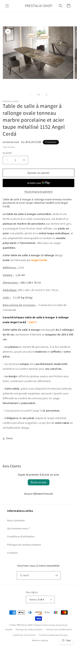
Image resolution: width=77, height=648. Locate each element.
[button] (7, 6)
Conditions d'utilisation (21, 536)
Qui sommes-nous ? (18, 528)
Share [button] (9, 438)
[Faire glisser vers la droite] (46, 95)
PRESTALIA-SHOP (25, 625)
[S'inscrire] (56, 575)
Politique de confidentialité (59, 629)
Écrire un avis (38, 482)
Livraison (12, 552)
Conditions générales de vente (53, 635)
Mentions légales (40, 640)
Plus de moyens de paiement (39, 191)
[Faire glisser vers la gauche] (31, 95)
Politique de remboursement (24, 544)
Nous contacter (16, 520)
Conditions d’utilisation (24, 635)
